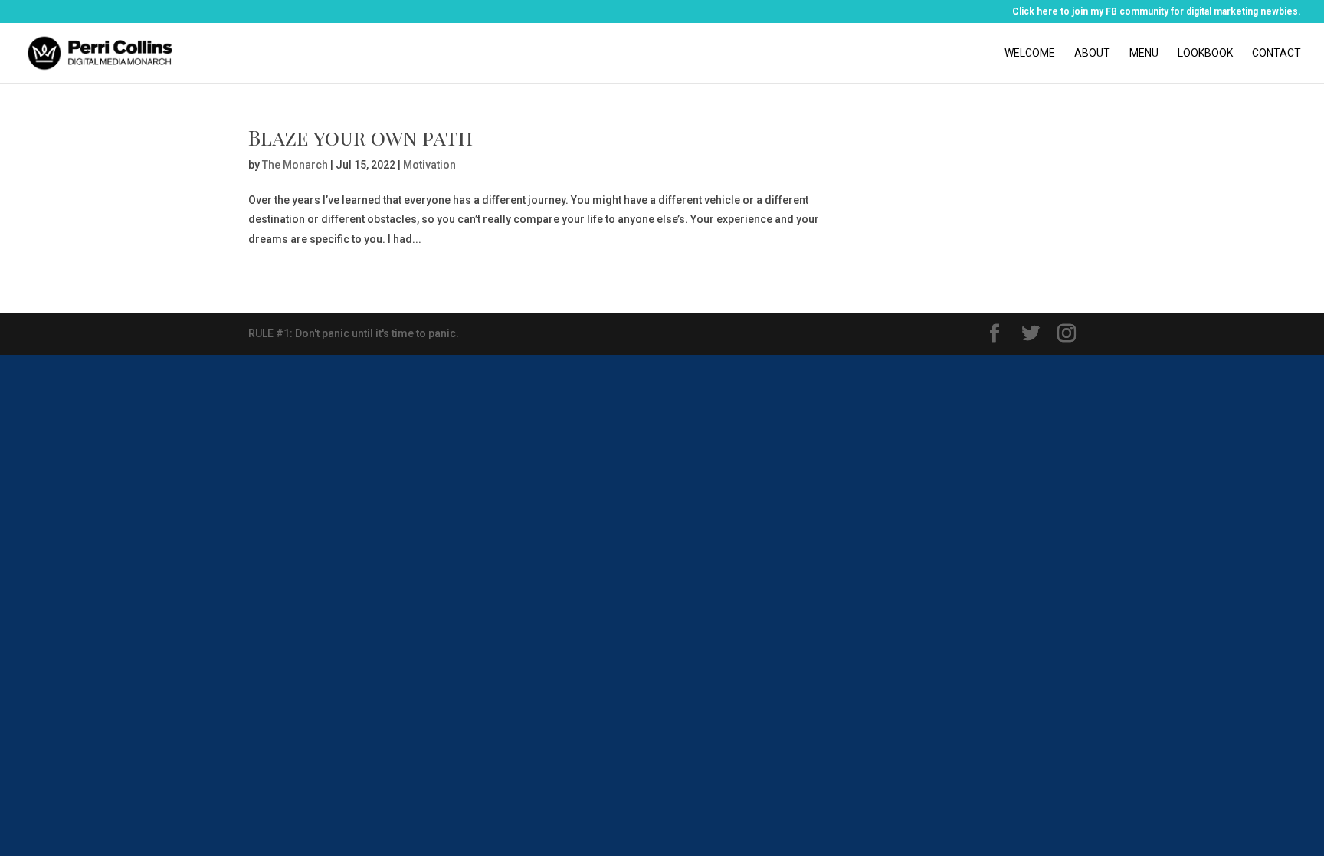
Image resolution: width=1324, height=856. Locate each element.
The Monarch (295, 165)
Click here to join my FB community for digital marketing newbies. (1156, 12)
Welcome (1029, 53)
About (1092, 53)
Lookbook (1205, 53)
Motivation (429, 165)
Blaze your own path (360, 137)
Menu (1143, 53)
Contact (1276, 53)
